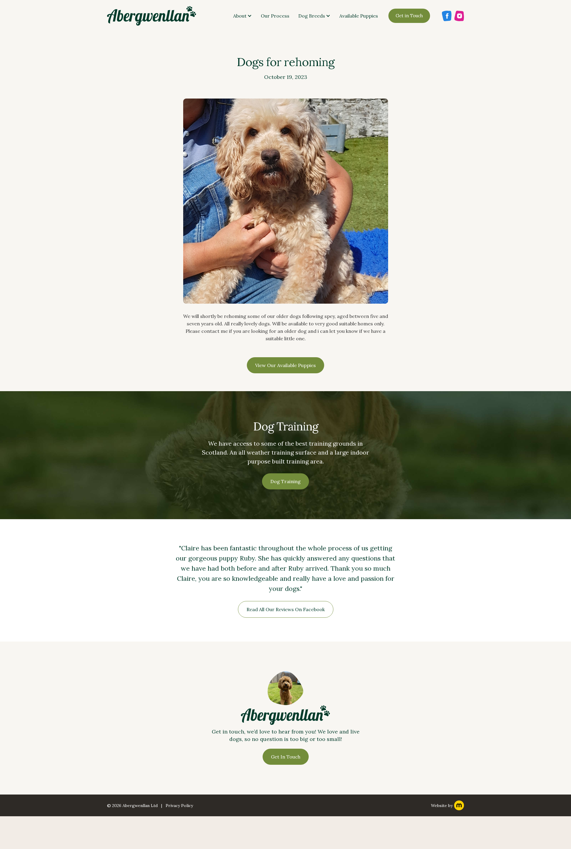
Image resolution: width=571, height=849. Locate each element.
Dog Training (285, 481)
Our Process (275, 16)
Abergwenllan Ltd (140, 805)
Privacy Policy (179, 805)
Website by (442, 805)
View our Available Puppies (285, 365)
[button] (242, 16)
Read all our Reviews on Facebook (286, 609)
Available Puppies (358, 16)
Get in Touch (409, 15)
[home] (151, 16)
